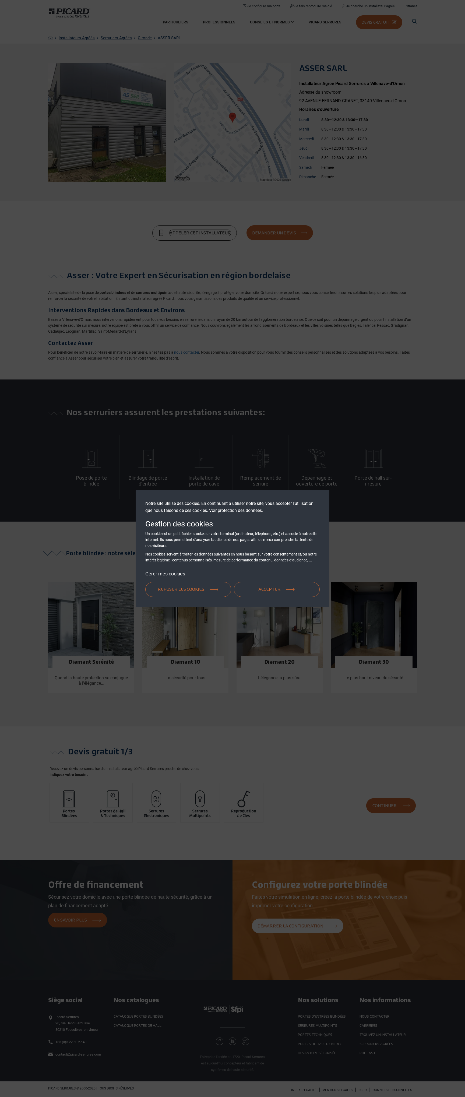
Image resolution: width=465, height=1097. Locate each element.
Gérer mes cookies (165, 573)
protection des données (240, 510)
